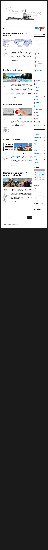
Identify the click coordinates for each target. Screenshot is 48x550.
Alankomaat (37, 78)
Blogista (4, 196)
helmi (40, 172)
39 (10, 217)
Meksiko (37, 103)
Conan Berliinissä (11, 140)
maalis (43, 172)
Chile (36, 84)
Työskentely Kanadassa (37, 153)
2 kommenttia (5, 56)
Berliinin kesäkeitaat (13, 70)
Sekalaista (36, 152)
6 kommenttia (5, 132)
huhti (36, 174)
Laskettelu (36, 146)
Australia (37, 81)
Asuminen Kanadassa (37, 137)
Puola (37, 108)
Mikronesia (37, 105)
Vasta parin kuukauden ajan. (40, 196)
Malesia (37, 100)
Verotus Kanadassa (12, 104)
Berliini (4, 158)
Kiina (37, 99)
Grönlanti (37, 90)
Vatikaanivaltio (38, 122)
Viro (36, 124)
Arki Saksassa (5, 86)
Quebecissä (16, 161)
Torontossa (30, 160)
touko (39, 174)
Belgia (37, 83)
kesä (43, 174)
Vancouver (4, 131)
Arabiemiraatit (38, 80)
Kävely (35, 143)
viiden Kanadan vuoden (21, 121)
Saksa (7, 54)
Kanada (4, 54)
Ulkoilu (35, 156)
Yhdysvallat (37, 125)
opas (4, 130)
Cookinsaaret (38, 86)
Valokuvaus (36, 162)
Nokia (4, 206)
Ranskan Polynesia (39, 109)
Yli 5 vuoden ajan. (38, 192)
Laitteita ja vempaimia (37, 144)
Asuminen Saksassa (6, 195)
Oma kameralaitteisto (37, 147)
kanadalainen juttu (6, 129)
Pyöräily (35, 150)
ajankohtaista (5, 127)
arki (3, 53)
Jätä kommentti (5, 93)
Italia (36, 93)
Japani (37, 96)
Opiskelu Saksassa (37, 149)
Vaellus (35, 159)
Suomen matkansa (15, 156)
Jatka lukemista (14, 62)
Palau (37, 106)
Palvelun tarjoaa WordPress (13, 224)
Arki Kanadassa (5, 190)
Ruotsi (37, 111)
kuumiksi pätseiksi (20, 93)
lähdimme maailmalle (15, 193)
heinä (36, 177)
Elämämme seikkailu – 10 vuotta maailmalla (15, 174)
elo (40, 177)
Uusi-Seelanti (38, 121)
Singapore (37, 115)
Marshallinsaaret (38, 102)
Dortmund (4, 205)
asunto (4, 203)
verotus (8, 131)
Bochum (4, 204)
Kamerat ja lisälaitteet (37, 141)
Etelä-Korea (38, 87)
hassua (6, 53)
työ (5, 207)
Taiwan (37, 118)
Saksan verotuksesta (24, 118)
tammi (36, 172)
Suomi (4, 55)
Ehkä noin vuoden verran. (40, 195)
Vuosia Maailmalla (6, 224)
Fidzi (36, 89)
